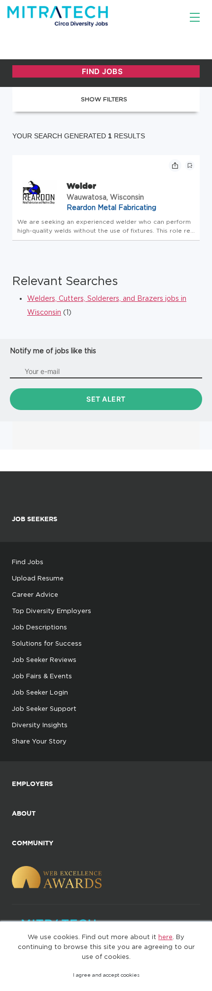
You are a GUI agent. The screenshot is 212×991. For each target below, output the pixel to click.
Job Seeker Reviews (44, 659)
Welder (81, 185)
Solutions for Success (47, 643)
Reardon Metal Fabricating (111, 207)
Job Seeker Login (40, 692)
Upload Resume (38, 578)
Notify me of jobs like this (53, 350)
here (165, 936)
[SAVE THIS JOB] (190, 165)
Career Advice (35, 594)
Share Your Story (39, 741)
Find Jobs (27, 561)
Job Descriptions (39, 626)
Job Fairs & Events (42, 675)
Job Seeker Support (44, 708)
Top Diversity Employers (51, 610)
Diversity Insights (40, 724)
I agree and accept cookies (106, 975)
